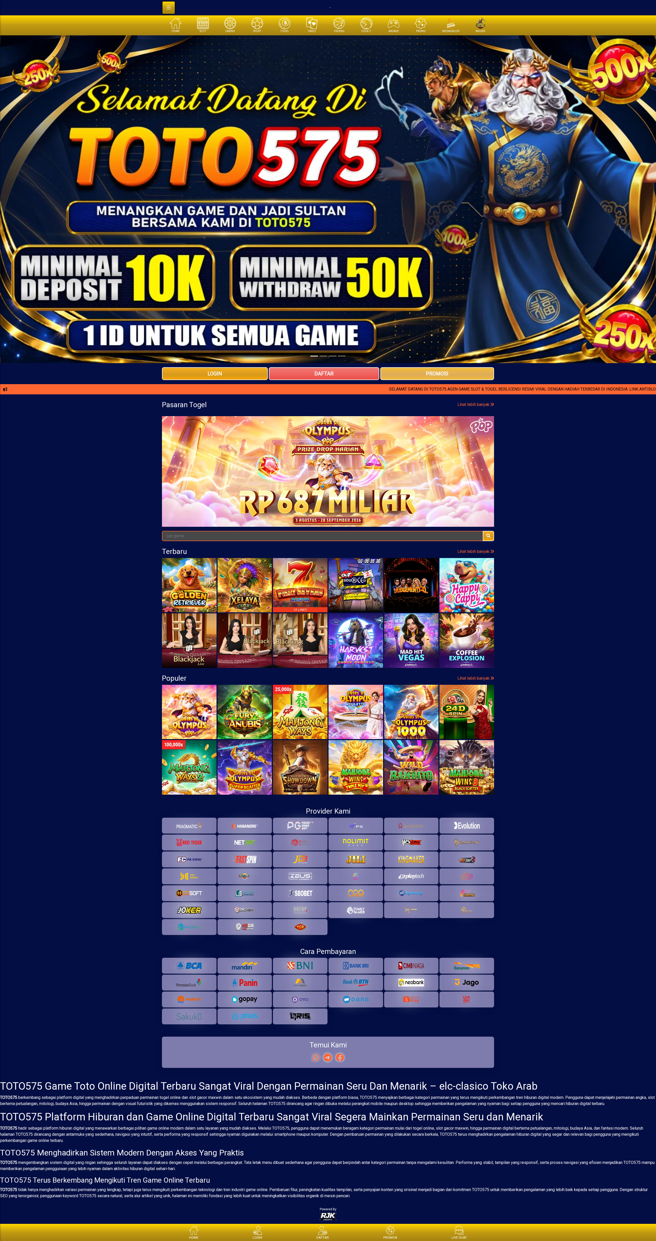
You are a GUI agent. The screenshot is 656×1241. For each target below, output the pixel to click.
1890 (328, 476)
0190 (253, 476)
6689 (439, 476)
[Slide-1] (323, 356)
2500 (216, 476)
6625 (476, 476)
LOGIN (215, 374)
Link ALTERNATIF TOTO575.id (328, 407)
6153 (179, 476)
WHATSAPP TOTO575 (328, 390)
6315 (402, 476)
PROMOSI (437, 374)
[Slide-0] (314, 356)
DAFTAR (324, 374)
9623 (365, 476)
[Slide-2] (332, 356)
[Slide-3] (342, 356)
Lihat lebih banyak (473, 455)
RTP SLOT (328, 424)
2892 (291, 476)
